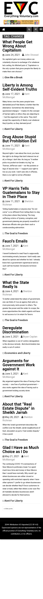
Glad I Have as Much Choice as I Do (21, 449)
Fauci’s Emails (15, 241)
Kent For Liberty (14, 129)
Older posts (9, 508)
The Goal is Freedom (16, 233)
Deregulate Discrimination (15, 330)
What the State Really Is (16, 284)
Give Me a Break (13, 77)
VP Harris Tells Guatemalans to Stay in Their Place (21, 192)
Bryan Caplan (30, 336)
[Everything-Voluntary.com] (3, 29)
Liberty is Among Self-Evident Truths (20, 87)
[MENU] (41, 29)
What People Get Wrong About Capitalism (17, 46)
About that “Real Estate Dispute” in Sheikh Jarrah (19, 408)
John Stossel (31, 54)
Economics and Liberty (17, 353)
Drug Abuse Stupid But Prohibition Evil (19, 139)
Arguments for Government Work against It (19, 364)
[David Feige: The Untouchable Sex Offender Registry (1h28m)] (35, 29)
